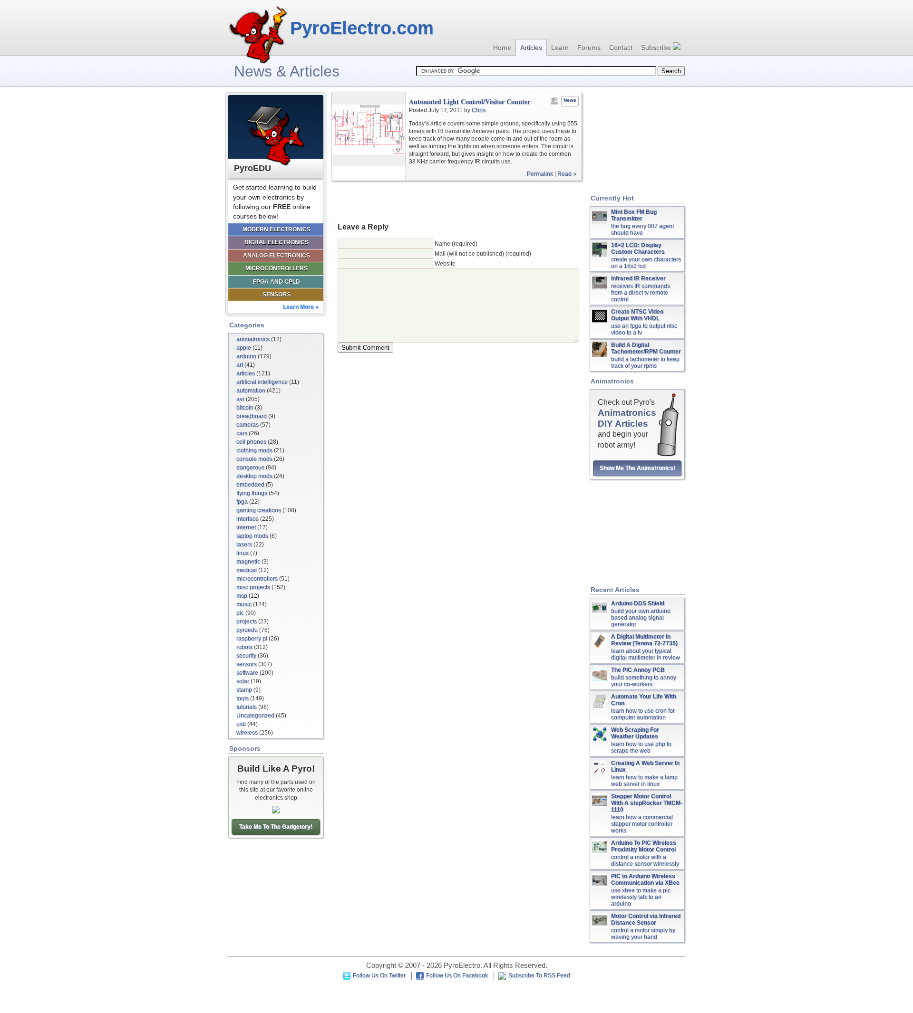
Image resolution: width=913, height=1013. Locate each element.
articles (245, 373)
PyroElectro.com (362, 28)
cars (241, 433)
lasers (244, 544)
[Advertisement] (456, 201)
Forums (589, 47)
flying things (251, 493)
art (239, 365)
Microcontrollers (276, 268)
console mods (254, 459)
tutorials (246, 707)
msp (241, 596)
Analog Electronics (276, 255)
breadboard (251, 416)
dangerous (250, 467)
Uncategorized (255, 715)
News (569, 100)
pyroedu (247, 630)
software (247, 672)
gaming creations (258, 510)
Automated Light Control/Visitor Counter (469, 101)
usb (241, 724)
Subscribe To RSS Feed (539, 975)
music (244, 604)
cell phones (251, 442)
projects (246, 621)
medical (246, 570)
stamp (244, 690)
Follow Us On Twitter (379, 975)
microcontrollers (257, 578)
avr (240, 399)
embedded (250, 484)
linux (242, 553)
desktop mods (254, 476)
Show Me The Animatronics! (637, 468)
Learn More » (301, 307)
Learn (560, 47)
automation (250, 390)
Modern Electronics (277, 229)
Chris (479, 110)
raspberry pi (251, 638)
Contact (620, 47)
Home (502, 47)
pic (240, 613)
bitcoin (244, 407)
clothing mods (254, 450)
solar (242, 681)
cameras (247, 424)
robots (244, 647)
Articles (531, 47)
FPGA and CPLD (276, 281)
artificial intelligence (262, 382)
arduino (246, 356)
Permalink (540, 174)
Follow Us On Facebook (457, 975)
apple (243, 347)
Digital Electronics (276, 242)
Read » (566, 174)
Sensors (276, 294)
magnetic (248, 561)
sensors (246, 664)
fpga (242, 501)
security (246, 655)
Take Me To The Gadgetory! (275, 826)
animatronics (253, 339)
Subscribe (657, 47)
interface (247, 519)
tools (242, 698)
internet (246, 527)
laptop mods (252, 536)
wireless (247, 732)
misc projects (253, 587)
